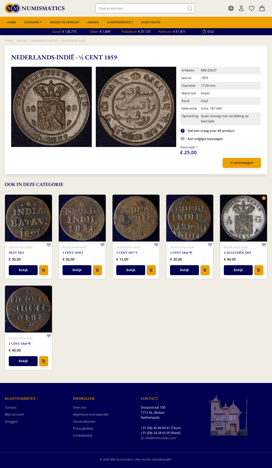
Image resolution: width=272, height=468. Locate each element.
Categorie (31, 22)
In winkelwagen (241, 163)
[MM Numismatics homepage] (35, 8)
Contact (11, 407)
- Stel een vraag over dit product (209, 131)
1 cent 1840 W (181, 252)
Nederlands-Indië (73, 40)
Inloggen (11, 421)
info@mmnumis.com (160, 438)
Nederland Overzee (44, 40)
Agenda (93, 22)
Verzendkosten (84, 421)
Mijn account (14, 414)
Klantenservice (119, 22)
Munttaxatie (150, 22)
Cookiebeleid (82, 435)
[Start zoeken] (190, 8)
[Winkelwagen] (262, 8)
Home (11, 22)
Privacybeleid (83, 428)
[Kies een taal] (231, 8)
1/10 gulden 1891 (237, 252)
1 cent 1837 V (127, 252)
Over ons (79, 407)
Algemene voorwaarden (91, 414)
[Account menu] (241, 8)
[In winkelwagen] (43, 270)
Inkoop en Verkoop (64, 22)
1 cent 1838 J (73, 252)
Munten (22, 40)
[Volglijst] (252, 8)
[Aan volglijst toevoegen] (49, 245)
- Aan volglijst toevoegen (204, 139)
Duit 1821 (16, 252)
